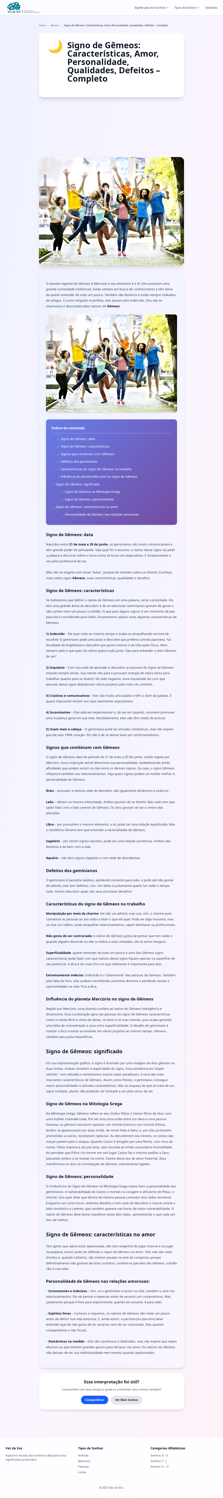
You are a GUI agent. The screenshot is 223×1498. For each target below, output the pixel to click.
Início (42, 25)
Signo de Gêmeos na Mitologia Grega (92, 492)
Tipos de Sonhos (185, 8)
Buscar (55, 25)
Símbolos (211, 8)
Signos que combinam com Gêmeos (87, 454)
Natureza (84, 1461)
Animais (83, 1455)
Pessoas (83, 1466)
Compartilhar (94, 1400)
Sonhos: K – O (160, 1466)
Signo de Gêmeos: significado (78, 484)
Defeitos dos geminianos (79, 461)
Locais (82, 1472)
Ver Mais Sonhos (126, 1400)
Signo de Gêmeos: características (85, 446)
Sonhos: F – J (159, 1461)
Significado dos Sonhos (149, 8)
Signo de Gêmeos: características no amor (87, 507)
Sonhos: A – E (159, 1455)
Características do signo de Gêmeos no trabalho (96, 469)
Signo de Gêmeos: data (78, 439)
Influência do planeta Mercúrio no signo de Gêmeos (99, 476)
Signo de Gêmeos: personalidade (89, 499)
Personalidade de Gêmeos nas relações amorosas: (102, 514)
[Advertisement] (111, 127)
